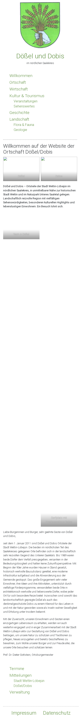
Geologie (20, 130)
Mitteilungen (20, 675)
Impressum (23, 713)
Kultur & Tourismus (26, 95)
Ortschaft (17, 82)
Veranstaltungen (25, 101)
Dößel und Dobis (40, 56)
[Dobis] (59, 169)
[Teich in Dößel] (21, 225)
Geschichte (19, 112)
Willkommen (20, 75)
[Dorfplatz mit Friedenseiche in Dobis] (59, 369)
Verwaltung (19, 692)
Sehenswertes (24, 106)
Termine (16, 668)
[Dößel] (21, 169)
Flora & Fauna (24, 125)
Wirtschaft (18, 89)
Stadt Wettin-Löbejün (29, 681)
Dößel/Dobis (23, 686)
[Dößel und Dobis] (40, 24)
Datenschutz (57, 713)
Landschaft (19, 119)
